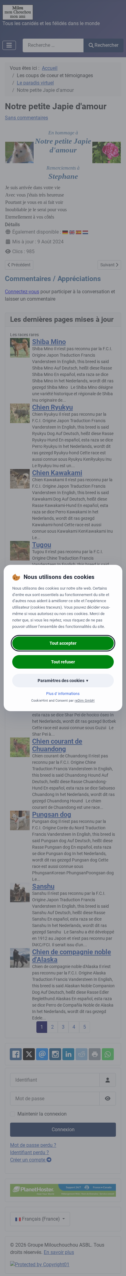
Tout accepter (63, 643)
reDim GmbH (84, 701)
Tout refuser (63, 661)
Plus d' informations (63, 694)
